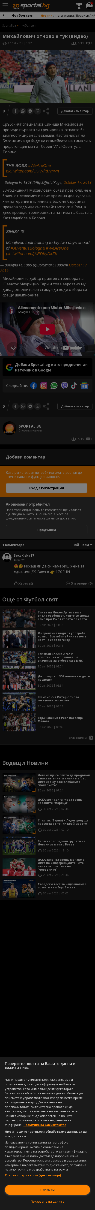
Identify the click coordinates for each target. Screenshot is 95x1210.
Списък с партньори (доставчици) (33, 1175)
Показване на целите (47, 1201)
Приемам (47, 1190)
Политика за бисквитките (45, 1125)
